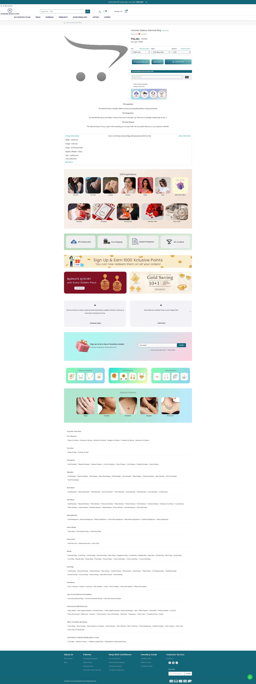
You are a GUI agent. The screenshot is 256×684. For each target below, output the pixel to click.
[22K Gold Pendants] (142, 376)
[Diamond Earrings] (81, 376)
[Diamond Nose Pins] (99, 376)
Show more (69, 162)
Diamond (181, 48)
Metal (152, 48)
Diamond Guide (185, 48)
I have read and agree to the (163, 350)
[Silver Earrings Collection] (166, 376)
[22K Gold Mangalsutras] (132, 376)
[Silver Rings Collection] (175, 376)
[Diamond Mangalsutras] (90, 376)
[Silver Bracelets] (157, 376)
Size (140, 48)
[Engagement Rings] (72, 376)
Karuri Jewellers (143, 84)
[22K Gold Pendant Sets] (114, 376)
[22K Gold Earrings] (124, 376)
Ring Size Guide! (144, 48)
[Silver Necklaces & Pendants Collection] (184, 376)
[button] (66, 311)
